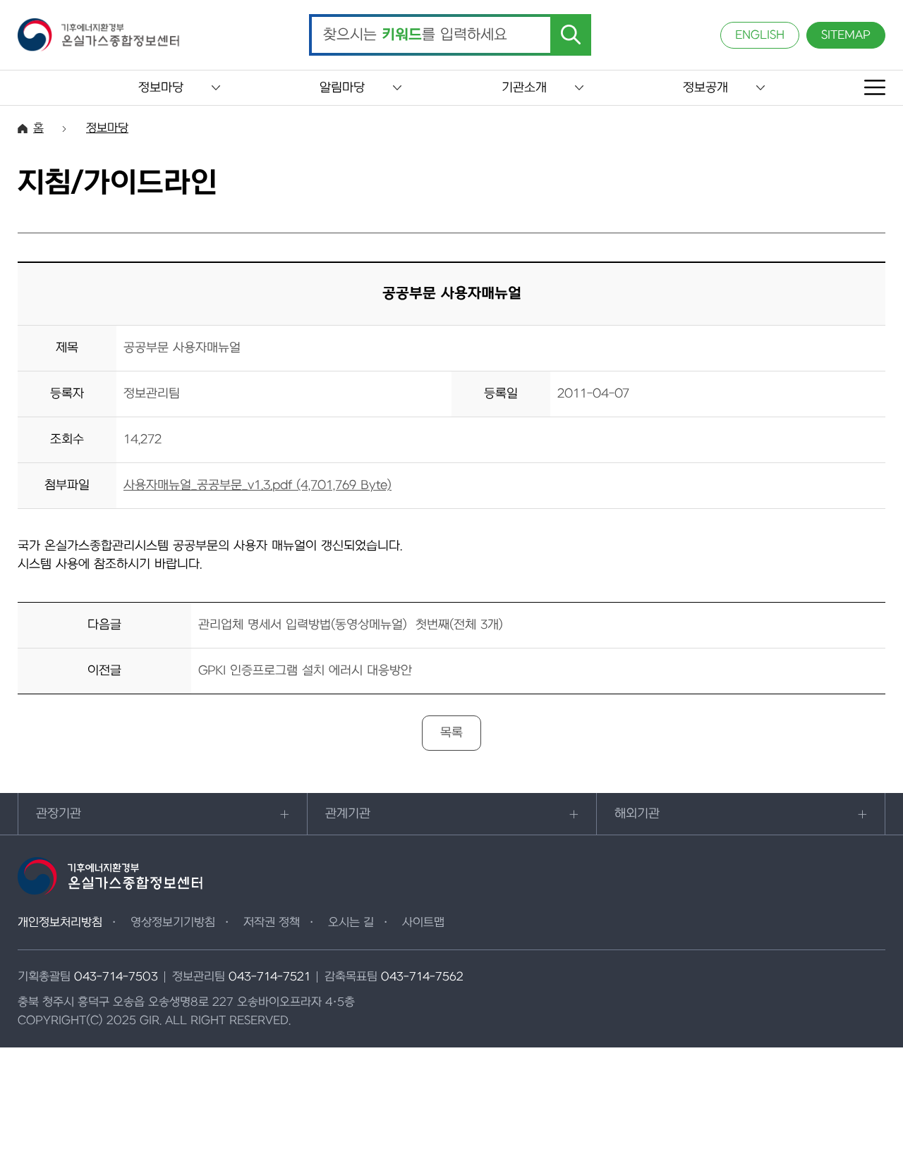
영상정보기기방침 (173, 922)
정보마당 (160, 87)
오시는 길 (351, 922)
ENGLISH (759, 35)
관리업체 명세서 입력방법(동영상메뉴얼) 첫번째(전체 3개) (350, 625)
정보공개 (705, 87)
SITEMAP (846, 35)
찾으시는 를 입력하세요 (415, 35)
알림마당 (342, 87)
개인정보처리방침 (60, 922)
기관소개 (524, 87)
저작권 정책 (271, 922)
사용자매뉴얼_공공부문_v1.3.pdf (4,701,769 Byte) (257, 485)
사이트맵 (423, 922)
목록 (451, 732)
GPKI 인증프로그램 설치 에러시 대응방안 (305, 670)
